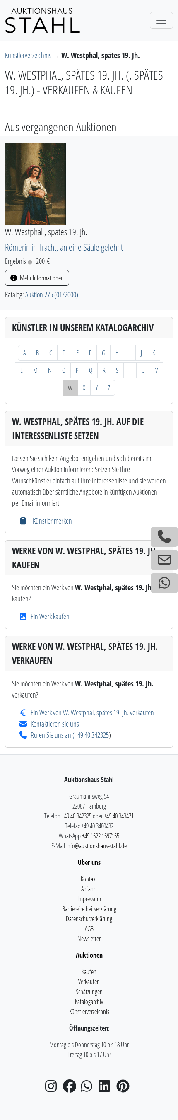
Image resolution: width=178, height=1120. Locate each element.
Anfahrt (89, 888)
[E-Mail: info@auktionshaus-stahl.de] (164, 560)
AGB (89, 928)
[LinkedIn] (107, 1088)
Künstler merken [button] (51, 521)
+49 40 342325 (92, 735)
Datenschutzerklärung (89, 918)
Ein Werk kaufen (50, 616)
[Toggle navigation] (161, 20)
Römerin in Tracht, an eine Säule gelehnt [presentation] (64, 247)
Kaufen (89, 971)
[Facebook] (71, 1088)
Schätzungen (89, 991)
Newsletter (89, 938)
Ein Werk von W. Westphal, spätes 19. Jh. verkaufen (92, 712)
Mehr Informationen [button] (41, 277)
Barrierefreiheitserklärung (89, 908)
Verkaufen (89, 981)
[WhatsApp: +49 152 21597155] (164, 583)
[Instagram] (53, 1088)
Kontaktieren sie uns (55, 724)
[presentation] (35, 183)
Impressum (89, 898)
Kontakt (89, 878)
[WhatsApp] (89, 1088)
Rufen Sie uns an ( (53, 735)
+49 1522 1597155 (100, 835)
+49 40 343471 (119, 816)
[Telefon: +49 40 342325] (164, 537)
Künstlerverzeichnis (29, 55)
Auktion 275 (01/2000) (51, 294)
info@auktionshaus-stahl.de (96, 845)
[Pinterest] (124, 1088)
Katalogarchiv (89, 1001)
